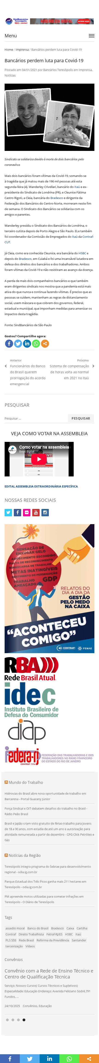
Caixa (70, 928)
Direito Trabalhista (31, 934)
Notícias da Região (25, 855)
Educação (45, 1006)
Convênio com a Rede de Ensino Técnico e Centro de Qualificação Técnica (49, 974)
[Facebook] (9, 344)
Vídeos (30, 946)
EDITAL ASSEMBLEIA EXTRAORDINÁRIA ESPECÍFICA (41, 486)
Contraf (11, 934)
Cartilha (82, 928)
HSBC (82, 253)
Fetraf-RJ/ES (54, 934)
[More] (45, 344)
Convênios (30, 1006)
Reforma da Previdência (53, 940)
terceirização (14, 946)
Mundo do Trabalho (26, 782)
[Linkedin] (27, 344)
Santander (79, 940)
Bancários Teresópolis (58, 70)
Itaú (77, 187)
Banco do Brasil (37, 928)
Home (9, 49)
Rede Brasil (26, 940)
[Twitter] (18, 344)
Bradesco (56, 198)
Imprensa (22, 49)
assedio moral (15, 928)
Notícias (10, 75)
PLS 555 (11, 940)
